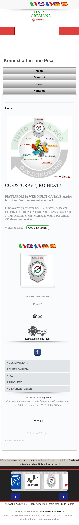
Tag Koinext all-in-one (15, 440)
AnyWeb (9, 504)
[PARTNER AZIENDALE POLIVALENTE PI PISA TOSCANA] (13, 481)
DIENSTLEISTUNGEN (20, 389)
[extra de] (57, 4)
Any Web (46, 397)
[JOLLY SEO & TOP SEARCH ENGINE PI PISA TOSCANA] (32, 481)
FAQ (11, 376)
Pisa (17, 504)
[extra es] (64, 4)
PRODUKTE (15, 382)
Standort (39, 77)
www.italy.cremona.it (23, 460)
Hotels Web (53, 504)
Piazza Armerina (37, 504)
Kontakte (39, 90)
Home (39, 70)
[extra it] (34, 4)
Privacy (37, 420)
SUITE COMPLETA (19, 369)
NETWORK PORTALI (52, 511)
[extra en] (41, 4)
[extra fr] (49, 4)
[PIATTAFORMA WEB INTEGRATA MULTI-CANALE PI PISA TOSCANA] (51, 481)
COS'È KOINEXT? (18, 363)
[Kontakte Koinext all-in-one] (37, 316)
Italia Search (67, 504)
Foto (39, 83)
